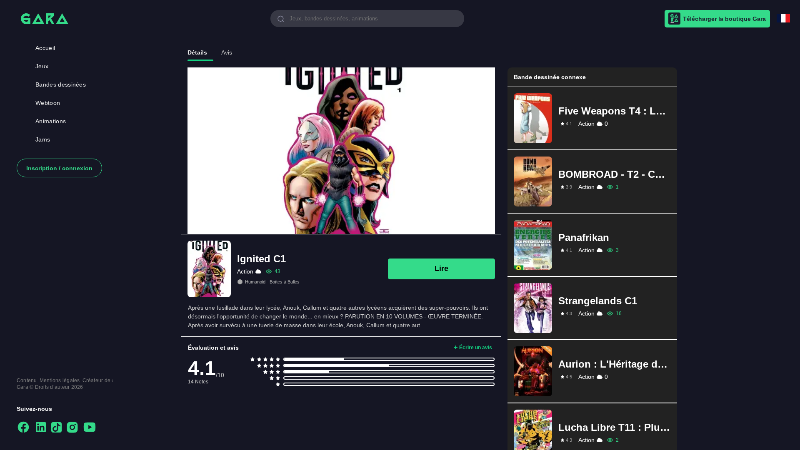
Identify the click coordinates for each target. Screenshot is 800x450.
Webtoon (47, 102)
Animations (50, 121)
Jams (42, 139)
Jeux (41, 66)
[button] (592, 118)
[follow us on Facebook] (23, 427)
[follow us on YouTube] (89, 427)
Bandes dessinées (60, 84)
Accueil (45, 48)
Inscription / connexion (59, 168)
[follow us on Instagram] (72, 428)
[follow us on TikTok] (56, 428)
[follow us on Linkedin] (41, 427)
